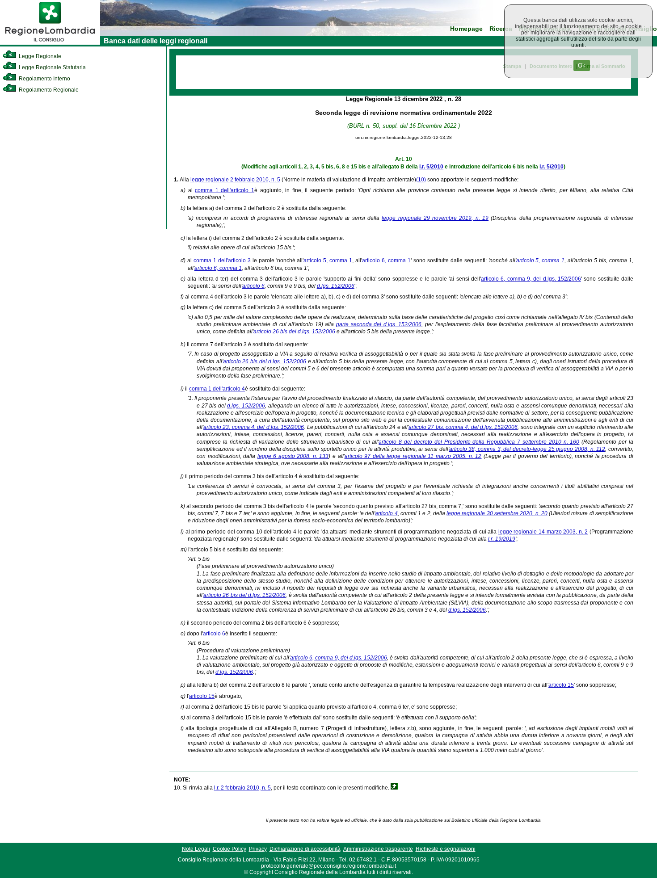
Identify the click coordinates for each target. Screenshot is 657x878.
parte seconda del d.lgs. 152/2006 (378, 324)
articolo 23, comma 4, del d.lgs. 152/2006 (253, 427)
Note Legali (196, 849)
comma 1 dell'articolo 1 (224, 190)
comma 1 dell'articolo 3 (222, 260)
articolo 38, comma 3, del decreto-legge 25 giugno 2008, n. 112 (527, 449)
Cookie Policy (229, 849)
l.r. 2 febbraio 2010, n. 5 (242, 788)
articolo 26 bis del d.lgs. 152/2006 (294, 331)
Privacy (258, 849)
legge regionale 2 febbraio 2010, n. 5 (235, 179)
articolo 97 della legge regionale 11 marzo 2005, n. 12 (413, 456)
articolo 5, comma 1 (327, 260)
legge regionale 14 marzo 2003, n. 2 (543, 532)
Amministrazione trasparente (378, 849)
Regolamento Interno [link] (43, 79)
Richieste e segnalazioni (446, 849)
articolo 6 (253, 286)
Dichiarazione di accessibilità (305, 849)
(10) (421, 179)
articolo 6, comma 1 (386, 260)
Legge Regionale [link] (39, 56)
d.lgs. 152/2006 (335, 286)
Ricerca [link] (500, 28)
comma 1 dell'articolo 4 (217, 389)
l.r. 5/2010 (431, 167)
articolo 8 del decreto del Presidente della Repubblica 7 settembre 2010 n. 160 (479, 442)
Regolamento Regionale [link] (48, 90)
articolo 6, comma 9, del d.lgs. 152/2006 (531, 279)
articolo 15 (561, 685)
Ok (581, 65)
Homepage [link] (466, 28)
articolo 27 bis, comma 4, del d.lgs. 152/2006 (463, 427)
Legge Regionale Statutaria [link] (51, 67)
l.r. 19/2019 (501, 539)
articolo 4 (386, 513)
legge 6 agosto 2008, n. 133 (293, 456)
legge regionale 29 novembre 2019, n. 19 (435, 218)
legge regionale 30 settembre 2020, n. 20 (497, 513)
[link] (50, 43)
